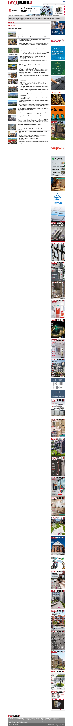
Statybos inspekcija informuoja (47, 719)
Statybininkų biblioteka (23, 19)
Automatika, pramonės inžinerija (14, 18)
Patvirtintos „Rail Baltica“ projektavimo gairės (28, 138)
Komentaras (38, 15)
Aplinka (23, 719)
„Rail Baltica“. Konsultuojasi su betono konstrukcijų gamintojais (34, 86)
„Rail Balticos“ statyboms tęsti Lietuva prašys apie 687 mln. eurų (32, 72)
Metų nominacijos (23, 18)
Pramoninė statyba (56, 15)
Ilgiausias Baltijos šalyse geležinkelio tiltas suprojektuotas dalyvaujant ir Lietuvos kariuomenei (32, 57)
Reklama (61, 2)
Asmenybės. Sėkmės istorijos (48, 18)
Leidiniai (17, 19)
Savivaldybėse (55, 719)
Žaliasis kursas (28, 18)
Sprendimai (42, 15)
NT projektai (39, 719)
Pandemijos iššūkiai (56, 18)
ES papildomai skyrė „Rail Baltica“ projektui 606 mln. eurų (32, 79)
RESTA (33, 18)
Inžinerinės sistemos (48, 15)
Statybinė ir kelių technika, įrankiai (31, 719)
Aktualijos (11, 15)
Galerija (14, 19)
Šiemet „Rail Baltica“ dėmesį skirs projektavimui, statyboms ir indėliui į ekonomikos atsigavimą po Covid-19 (33, 109)
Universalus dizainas (38, 18)
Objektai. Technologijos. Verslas (19, 15)
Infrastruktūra (19, 719)
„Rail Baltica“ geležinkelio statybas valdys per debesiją (29, 124)
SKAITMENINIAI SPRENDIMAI (30, 15)
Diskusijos (10, 19)
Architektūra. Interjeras (12, 719)
